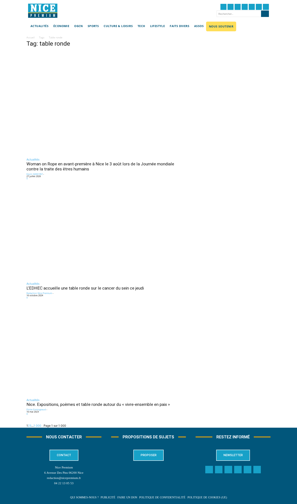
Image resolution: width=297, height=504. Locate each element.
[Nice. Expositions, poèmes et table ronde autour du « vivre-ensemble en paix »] (106, 351)
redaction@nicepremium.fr (64, 478)
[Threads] (245, 7)
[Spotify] (247, 470)
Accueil (30, 37)
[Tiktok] (252, 7)
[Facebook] (223, 7)
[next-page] (42, 425)
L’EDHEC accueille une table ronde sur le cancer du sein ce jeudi (85, 288)
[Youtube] (266, 7)
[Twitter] (230, 7)
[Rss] (257, 470)
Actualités (32, 159)
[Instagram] (238, 7)
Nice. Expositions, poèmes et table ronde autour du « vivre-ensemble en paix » (98, 404)
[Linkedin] (259, 7)
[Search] (265, 13)
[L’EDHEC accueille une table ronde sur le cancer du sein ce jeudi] (106, 233)
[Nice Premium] (42, 11)
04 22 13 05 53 (64, 483)
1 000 (37, 425)
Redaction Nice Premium (39, 293)
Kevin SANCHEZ (34, 173)
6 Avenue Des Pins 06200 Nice (63, 472)
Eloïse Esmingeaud (36, 409)
